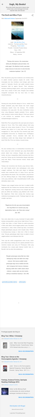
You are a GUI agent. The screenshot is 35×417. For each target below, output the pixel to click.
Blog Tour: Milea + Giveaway (11, 336)
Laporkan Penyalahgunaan (17, 413)
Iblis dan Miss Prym (19, 42)
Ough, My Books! (17, 4)
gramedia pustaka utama (9, 282)
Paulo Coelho (20, 46)
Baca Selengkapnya (26, 351)
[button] (32, 15)
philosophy (22, 282)
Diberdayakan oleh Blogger (17, 406)
